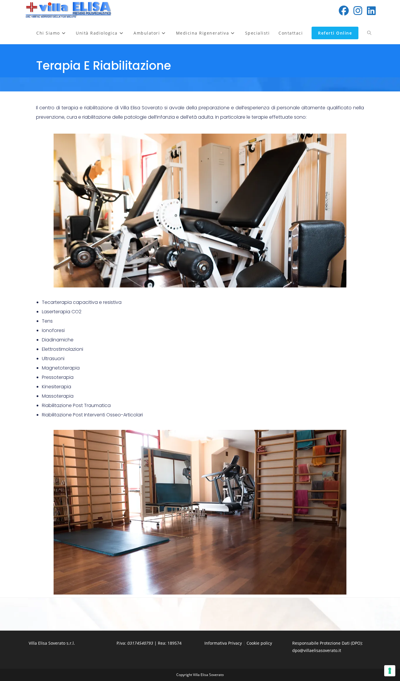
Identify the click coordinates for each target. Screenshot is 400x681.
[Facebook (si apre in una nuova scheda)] (343, 11)
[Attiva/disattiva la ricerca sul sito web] (369, 33)
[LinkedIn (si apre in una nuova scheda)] (371, 11)
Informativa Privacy (223, 643)
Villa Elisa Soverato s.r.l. (52, 643)
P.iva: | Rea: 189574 (149, 643)
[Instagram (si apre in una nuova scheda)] (358, 11)
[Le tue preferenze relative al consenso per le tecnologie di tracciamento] (389, 670)
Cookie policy (259, 643)
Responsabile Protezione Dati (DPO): (327, 643)
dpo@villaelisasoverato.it (316, 650)
